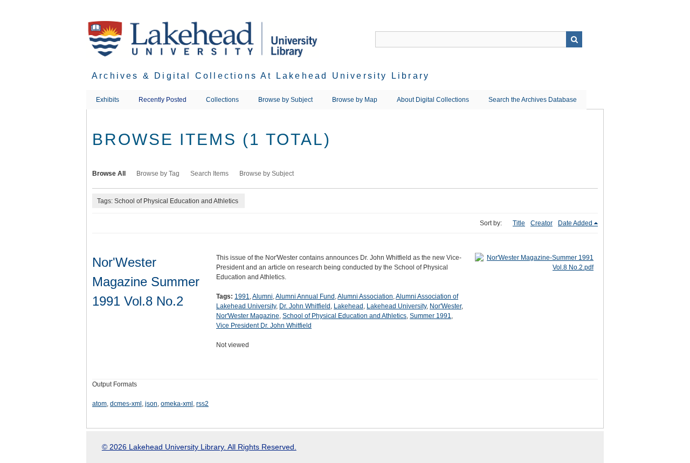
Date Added (575, 223)
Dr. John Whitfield (304, 306)
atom (99, 403)
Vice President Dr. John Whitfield (264, 325)
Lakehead (348, 306)
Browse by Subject (285, 99)
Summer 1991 (430, 316)
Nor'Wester (445, 306)
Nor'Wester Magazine (247, 316)
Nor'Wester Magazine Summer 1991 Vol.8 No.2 (145, 281)
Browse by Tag (158, 173)
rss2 (202, 403)
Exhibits (107, 99)
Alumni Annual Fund (305, 296)
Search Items (209, 173)
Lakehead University (396, 306)
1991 (242, 296)
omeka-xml (177, 403)
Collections (222, 99)
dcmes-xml (126, 403)
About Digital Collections (433, 99)
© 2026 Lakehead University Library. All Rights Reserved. (199, 447)
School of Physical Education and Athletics (344, 316)
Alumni (262, 296)
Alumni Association (365, 296)
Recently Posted (163, 99)
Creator (541, 223)
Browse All (109, 173)
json (151, 403)
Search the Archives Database (532, 99)
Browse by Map (354, 99)
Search (574, 39)
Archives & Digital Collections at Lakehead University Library (261, 75)
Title (519, 223)
